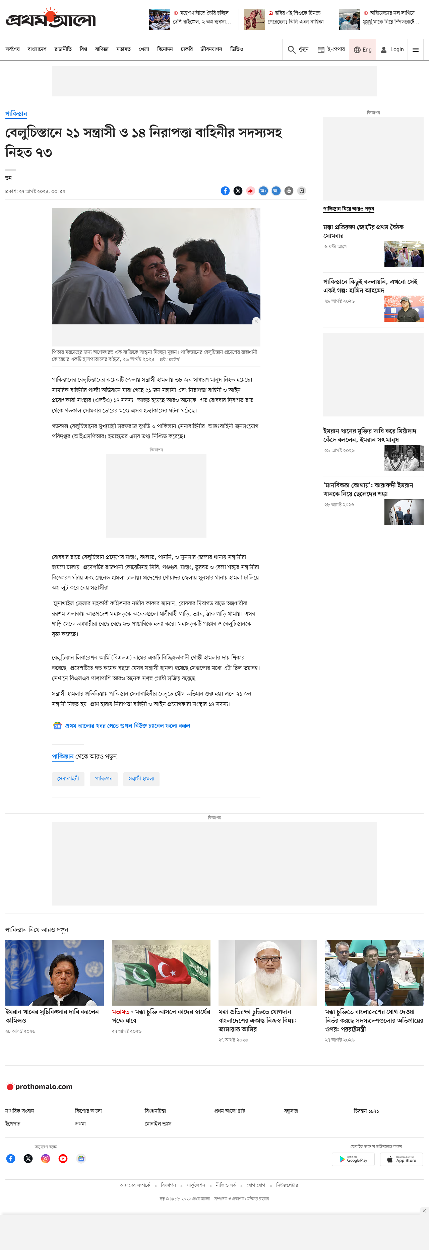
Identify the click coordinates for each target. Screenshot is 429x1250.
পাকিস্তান (16, 114)
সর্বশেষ (13, 50)
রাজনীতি (63, 50)
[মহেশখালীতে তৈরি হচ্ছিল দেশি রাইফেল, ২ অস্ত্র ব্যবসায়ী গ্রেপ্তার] (159, 19)
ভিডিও (236, 50)
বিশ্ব (83, 50)
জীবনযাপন (211, 50)
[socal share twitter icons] (239, 194)
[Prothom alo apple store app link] (401, 1160)
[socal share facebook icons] (226, 194)
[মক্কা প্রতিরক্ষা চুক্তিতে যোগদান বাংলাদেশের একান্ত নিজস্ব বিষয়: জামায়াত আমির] (268, 973)
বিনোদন (165, 50)
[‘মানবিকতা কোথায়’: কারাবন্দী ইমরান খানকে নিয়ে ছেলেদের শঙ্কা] (404, 512)
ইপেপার (12, 1124)
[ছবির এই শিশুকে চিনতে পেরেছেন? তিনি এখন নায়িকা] (254, 19)
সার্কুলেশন (196, 1185)
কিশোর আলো (88, 1111)
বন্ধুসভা (291, 1111)
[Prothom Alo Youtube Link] (66, 1159)
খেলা (144, 50)
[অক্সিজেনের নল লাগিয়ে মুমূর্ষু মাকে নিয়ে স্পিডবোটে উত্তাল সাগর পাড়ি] (349, 19)
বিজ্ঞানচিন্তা (155, 1111)
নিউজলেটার (287, 1185)
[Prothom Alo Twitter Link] (31, 1159)
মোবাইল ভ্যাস (158, 1124)
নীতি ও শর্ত (226, 1185)
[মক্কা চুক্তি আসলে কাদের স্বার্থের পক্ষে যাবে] (161, 973)
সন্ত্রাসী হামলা (141, 779)
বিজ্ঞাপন (168, 1185)
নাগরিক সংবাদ (19, 1111)
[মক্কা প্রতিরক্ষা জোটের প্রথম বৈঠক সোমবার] (404, 254)
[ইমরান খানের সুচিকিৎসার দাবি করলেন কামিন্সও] (54, 973)
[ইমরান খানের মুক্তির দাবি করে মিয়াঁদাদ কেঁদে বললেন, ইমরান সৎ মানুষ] (404, 458)
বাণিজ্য (102, 50)
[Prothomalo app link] (353, 1160)
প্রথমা (80, 1124)
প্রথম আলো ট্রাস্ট (229, 1111)
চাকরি (187, 50)
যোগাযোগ (256, 1185)
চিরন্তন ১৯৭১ (366, 1111)
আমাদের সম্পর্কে (135, 1185)
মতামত (124, 50)
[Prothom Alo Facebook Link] (14, 1159)
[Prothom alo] (50, 19)
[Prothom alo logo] (38, 1089)
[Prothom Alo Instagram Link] (49, 1159)
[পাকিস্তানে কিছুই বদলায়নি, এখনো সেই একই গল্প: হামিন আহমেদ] (404, 309)
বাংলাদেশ (37, 50)
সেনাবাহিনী (68, 779)
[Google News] (81, 1160)
